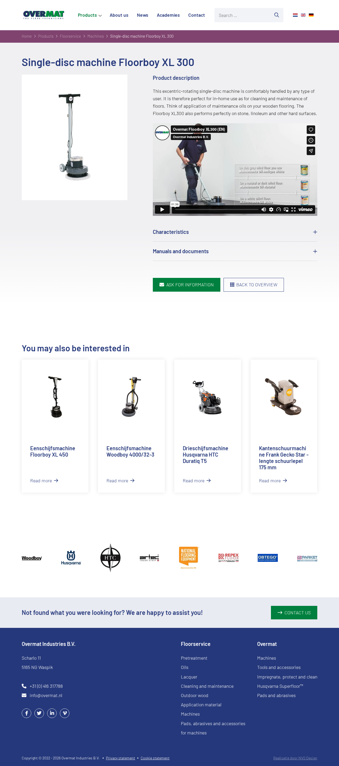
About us (119, 15)
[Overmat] (43, 15)
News (142, 15)
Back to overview (256, 284)
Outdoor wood (194, 695)
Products (87, 15)
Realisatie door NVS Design (295, 758)
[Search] (276, 15)
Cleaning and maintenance (207, 686)
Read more (41, 480)
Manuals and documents (181, 251)
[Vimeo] (64, 713)
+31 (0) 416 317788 (46, 686)
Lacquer (189, 677)
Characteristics (171, 232)
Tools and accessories (279, 667)
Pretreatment (194, 658)
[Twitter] (39, 713)
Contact (196, 15)
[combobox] (242, 15)
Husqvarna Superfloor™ (280, 686)
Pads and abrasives (276, 695)
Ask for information (190, 284)
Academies (168, 15)
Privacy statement (120, 758)
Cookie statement (155, 758)
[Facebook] (26, 713)
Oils (184, 667)
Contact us (297, 612)
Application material (201, 704)
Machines (190, 714)
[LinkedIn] (52, 713)
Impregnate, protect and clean (287, 677)
